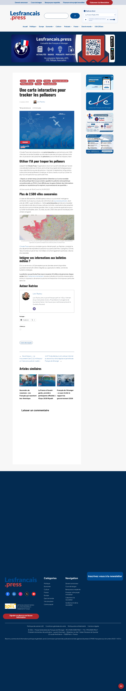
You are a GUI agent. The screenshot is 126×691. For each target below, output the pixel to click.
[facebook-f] (8, 594)
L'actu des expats (26, 343)
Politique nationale (26, 84)
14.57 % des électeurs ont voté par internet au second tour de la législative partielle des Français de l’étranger (59, 358)
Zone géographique (50, 84)
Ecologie (31, 81)
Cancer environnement (36, 276)
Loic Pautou (41, 102)
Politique (47, 81)
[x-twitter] (27, 594)
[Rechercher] (75, 16)
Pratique (38, 84)
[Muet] (108, 20)
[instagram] (20, 594)
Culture (23, 81)
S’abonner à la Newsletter (99, 2)
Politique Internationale (60, 81)
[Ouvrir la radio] (121, 686)
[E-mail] (34, 308)
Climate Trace (24, 246)
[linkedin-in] (14, 594)
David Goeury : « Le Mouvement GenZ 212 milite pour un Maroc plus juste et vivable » (30, 358)
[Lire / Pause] (86, 20)
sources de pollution (60, 201)
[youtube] (34, 594)
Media (39, 81)
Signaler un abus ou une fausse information (21, 616)
